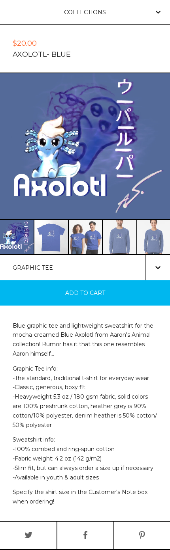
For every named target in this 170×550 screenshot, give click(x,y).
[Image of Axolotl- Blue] (17, 237)
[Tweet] (28, 535)
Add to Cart (85, 292)
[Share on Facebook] (85, 535)
